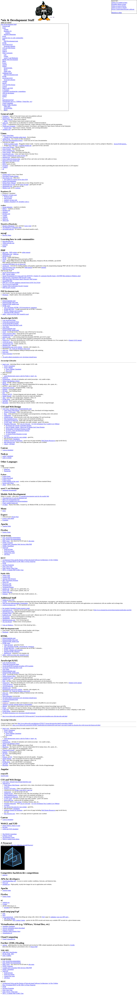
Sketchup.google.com (8, 620)
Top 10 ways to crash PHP (10, 284)
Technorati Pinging (8, 587)
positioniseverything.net (11, 420)
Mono (4, 61)
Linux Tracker (6, 152)
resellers (7, 33)
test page (5, 827)
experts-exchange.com (9, 605)
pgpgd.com (5, 266)
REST (6, 69)
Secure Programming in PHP (10, 272)
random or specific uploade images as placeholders (17, 704)
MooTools (5, 384)
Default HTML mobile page (10, 304)
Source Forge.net (7, 119)
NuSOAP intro (8, 549)
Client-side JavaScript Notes (10, 322)
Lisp (5, 54)
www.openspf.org (7, 917)
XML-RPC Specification (9, 952)
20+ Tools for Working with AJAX (19, 348)
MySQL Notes (6, 235)
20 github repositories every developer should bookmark (19, 713)
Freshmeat (5, 116)
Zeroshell (5, 165)
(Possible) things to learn (119, 4)
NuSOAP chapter (9, 551)
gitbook (4, 706)
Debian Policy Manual (9, 183)
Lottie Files (5, 709)
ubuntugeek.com (7, 186)
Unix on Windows (7, 625)
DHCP (4, 164)
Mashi (4, 382)
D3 (11, 394)
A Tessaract (5, 90)
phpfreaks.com (6, 256)
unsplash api (6, 884)
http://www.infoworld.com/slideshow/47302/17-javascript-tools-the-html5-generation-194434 (45, 723)
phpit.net (15, 254)
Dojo (3, 338)
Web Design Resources (48, 440)
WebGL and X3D (7, 88)
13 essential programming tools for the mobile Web (34, 496)
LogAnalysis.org (7, 610)
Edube (4, 246)
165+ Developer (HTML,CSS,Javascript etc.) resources (20, 307)
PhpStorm (5, 295)
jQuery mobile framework (10, 503)
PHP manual (28, 267)
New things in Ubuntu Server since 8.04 (16, 179)
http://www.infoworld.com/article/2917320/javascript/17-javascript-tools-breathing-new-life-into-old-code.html (34, 716)
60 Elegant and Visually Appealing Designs (18, 425)
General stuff (6, 26)
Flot (3, 392)
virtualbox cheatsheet (8, 926)
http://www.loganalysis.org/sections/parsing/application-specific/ (113, 610)
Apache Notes (6, 526)
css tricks (6, 435)
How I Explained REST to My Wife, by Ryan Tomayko (18, 561)
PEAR (4, 257)
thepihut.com (6, 210)
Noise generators (7, 353)
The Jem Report (7, 621)
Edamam (5, 594)
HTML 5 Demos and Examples (13, 311)
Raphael (4, 389)
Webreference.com (7, 611)
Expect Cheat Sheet (8, 518)
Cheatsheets (16, 439)
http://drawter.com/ (9, 442)
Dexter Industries (7, 207)
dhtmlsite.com (6, 345)
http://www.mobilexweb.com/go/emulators (14, 501)
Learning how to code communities (12, 38)
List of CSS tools (25, 424)
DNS (3, 162)
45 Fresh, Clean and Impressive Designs (17, 430)
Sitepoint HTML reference (12, 312)
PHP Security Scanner (8, 287)
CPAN (4, 124)
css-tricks (6, 787)
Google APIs (6, 577)
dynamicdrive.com (7, 335)
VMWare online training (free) (11, 931)
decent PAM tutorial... (120, 144)
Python (6, 56)
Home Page (15, 517)
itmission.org (6, 157)
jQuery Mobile (8, 367)
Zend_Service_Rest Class (10, 568)
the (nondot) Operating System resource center (16, 608)
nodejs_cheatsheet (7, 456)
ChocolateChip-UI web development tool (14, 498)
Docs (10, 145)
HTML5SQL (6, 399)
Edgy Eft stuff (24, 184)
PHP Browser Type (8, 269)
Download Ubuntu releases (10, 176)
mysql (4, 36)
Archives (17, 188)
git (3, 169)
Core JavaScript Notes (9, 320)
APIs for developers (8, 93)
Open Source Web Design (11, 410)
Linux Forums (6, 149)
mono (4, 511)
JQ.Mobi (5, 504)
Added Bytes (6, 139)
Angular (4, 81)
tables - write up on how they (15, 314)
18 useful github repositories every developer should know (19, 357)
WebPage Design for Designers (13, 440)
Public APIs (7, 71)
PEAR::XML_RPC (8, 954)
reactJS (4, 83)
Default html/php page (9, 301)
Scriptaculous (6, 379)
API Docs (7, 554)
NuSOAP (5, 547)
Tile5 (3, 398)
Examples (5, 520)
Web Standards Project (10, 419)
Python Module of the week (10, 481)
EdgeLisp (7, 469)
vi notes (4, 904)
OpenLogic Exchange (8, 126)
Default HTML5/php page (10, 302)
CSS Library (18, 802)
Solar (3, 261)
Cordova (5, 167)
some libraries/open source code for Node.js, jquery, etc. (20, 376)
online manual (26, 252)
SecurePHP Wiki (7, 281)
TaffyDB (5, 401)
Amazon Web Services (9, 579)
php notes (5, 252)
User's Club (27, 226)
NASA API (5, 590)
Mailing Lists (6, 188)
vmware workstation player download (13, 928)
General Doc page (9, 552)
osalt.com (5, 123)
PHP (3, 39)
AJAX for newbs (7, 342)
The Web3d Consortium (9, 834)
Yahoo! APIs (6, 575)
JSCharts (5, 391)
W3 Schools (6, 616)
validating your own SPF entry (59, 917)
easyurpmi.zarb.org (8, 229)
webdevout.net (8, 417)
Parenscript (7, 471)
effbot (4, 485)
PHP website (13, 252)
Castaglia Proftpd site (25, 145)
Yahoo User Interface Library (11, 381)
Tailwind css (6, 783)
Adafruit (4, 217)
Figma (4, 708)
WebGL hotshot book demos (10, 839)
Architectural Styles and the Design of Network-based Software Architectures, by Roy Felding (30, 560)
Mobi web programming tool (10, 499)
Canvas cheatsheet (7, 450)
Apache (4, 64)
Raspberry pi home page (9, 195)
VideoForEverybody (8, 387)
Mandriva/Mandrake (10, 34)
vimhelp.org (6, 902)
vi (2, 98)
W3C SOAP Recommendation (11, 537)
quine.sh (4, 875)
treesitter (6, 907)
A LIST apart (8, 422)
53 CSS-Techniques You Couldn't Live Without (45, 424)
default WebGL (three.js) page (11, 825)
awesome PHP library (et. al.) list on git (13, 264)
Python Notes (6, 476)
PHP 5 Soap (6, 541)
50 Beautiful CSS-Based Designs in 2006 (18, 429)
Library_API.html (9, 444)
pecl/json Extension (8, 565)
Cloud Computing (7, 103)
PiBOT (4, 209)
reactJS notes (4, 776)
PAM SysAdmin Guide (11, 144)
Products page (8, 196)
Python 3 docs (6, 480)
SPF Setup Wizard (9, 918)
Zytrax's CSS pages (10, 412)
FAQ (16, 145)
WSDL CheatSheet (8, 546)
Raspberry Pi (7, 31)
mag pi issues (8, 198)
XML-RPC (7, 106)
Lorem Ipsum (6, 711)
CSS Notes (5, 409)
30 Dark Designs (11, 432)
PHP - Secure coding (8, 274)
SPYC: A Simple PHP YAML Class (12, 570)
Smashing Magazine (10, 424)
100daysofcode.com (8, 243)
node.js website (6, 458)
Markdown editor (117, 12)
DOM (4, 563)
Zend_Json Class (7, 566)
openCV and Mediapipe (11, 58)
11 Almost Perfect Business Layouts (16, 434)
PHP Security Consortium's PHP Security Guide (16, 277)
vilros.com (5, 220)
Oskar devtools (8, 645)
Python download (7, 478)
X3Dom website (7, 835)
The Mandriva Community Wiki (11, 227)
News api (5, 882)
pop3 (3, 915)
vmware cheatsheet (8, 929)
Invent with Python (8, 483)
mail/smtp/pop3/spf (8, 100)
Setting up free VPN (8, 600)
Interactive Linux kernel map (10, 160)
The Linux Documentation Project (12, 140)
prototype (5, 377)
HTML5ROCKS (9, 309)
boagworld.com (8, 800)
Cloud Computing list (8, 939)
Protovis (4, 394)
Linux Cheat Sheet (7, 135)
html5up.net (7, 653)
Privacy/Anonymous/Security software (123, 9)
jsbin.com (5, 350)
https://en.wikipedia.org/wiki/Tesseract (22, 845)
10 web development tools (10, 699)
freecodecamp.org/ (7, 241)
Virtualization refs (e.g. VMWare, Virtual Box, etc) (17, 101)
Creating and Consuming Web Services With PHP (17, 544)
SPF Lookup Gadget (19, 920)
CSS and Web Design (8, 48)
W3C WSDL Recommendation (11, 539)
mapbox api (5, 589)
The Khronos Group (8, 837)
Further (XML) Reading (9, 105)
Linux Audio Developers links (11, 159)
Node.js (4, 51)
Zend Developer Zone (8, 267)
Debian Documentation (9, 181)
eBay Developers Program (10, 580)
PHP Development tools (11, 41)
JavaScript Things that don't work (12, 325)
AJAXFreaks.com (7, 343)
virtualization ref (7, 933)
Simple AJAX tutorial (75, 340)
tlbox (5, 414)
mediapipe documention (9, 490)
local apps (5, 352)
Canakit (4, 215)
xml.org (4, 945)
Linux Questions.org (8, 150)
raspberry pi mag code (10, 200)
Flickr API (5, 582)
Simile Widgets (6, 396)
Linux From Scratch (8, 147)
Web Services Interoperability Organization (15, 603)
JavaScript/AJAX (7, 44)
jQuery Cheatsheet (9, 366)
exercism (5, 244)
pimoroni (5, 212)
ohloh (5, 121)
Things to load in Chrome (119, 7)
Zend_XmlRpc (6, 955)
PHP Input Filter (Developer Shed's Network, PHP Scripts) (19, 279)
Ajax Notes (5, 327)
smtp (3, 913)
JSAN (4, 332)
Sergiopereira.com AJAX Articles (12, 347)
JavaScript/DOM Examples (10, 323)
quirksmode (7, 415)
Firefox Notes (6, 532)
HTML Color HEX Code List (23, 790)
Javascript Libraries (9, 46)
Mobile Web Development (10, 59)
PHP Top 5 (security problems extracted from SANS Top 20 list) (21, 282)
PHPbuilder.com (7, 254)
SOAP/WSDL (8, 68)
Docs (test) (9, 371)
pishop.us (5, 219)
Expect (4, 63)
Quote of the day (7, 592)
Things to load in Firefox (119, 6)
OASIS (4, 601)
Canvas (4, 49)
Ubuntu (6, 29)
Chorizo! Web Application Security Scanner (15, 286)
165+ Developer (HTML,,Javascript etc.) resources (19, 646)
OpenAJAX (6, 340)
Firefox (4, 66)
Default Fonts (14, 409)
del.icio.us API (6, 584)
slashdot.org (6, 117)
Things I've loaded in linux (119, 2)
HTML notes (6, 306)
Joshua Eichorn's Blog (9, 333)
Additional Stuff (7, 73)
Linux (4, 28)
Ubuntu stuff (6, 174)
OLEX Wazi (7, 128)
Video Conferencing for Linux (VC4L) (13, 155)
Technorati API (6, 585)
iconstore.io (5, 701)
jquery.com (5, 364)
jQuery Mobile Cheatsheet (13, 369)
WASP (4, 259)
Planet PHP (34, 947)
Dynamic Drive (7, 613)
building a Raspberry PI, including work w (16, 201)
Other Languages (7, 53)
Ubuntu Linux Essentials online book (15, 137)
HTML (4, 43)
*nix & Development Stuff (8, 24)
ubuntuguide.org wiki (8, 184)
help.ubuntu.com (7, 178)
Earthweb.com (6, 615)
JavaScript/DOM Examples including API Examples (17, 666)
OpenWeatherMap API (9, 881)
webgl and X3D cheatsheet (10, 829)
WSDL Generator (7, 542)
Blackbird (5, 403)
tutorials (43, 267)
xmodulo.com (6, 129)
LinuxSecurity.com (8, 154)
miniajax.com (6, 337)
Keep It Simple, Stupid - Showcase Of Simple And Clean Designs (25, 427)
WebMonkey (6, 618)
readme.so (5, 703)
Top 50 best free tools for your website (15, 437)
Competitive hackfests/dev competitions (14, 91)
